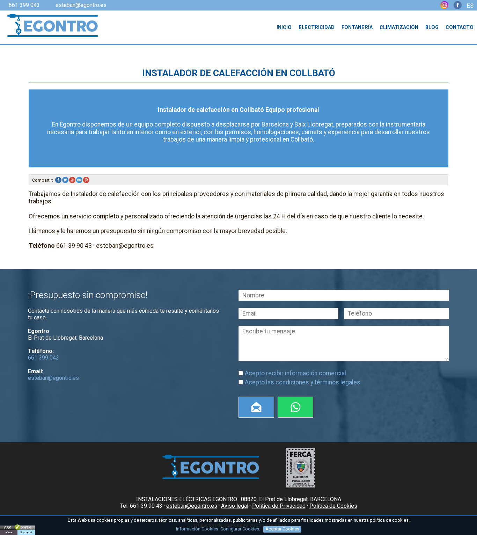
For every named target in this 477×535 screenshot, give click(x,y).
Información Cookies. (197, 529)
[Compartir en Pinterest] (86, 180)
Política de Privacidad (279, 506)
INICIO (284, 27)
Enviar (256, 407)
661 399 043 (24, 5)
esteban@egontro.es (81, 5)
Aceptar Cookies (282, 529)
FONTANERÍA (357, 27)
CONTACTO (460, 27)
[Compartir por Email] (79, 180)
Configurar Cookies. (240, 529)
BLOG (432, 27)
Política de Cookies (333, 506)
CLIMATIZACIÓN (399, 27)
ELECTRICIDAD (317, 27)
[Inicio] (50, 26)
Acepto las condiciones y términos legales (302, 382)
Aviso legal (234, 506)
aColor (8, 532)
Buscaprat (26, 532)
